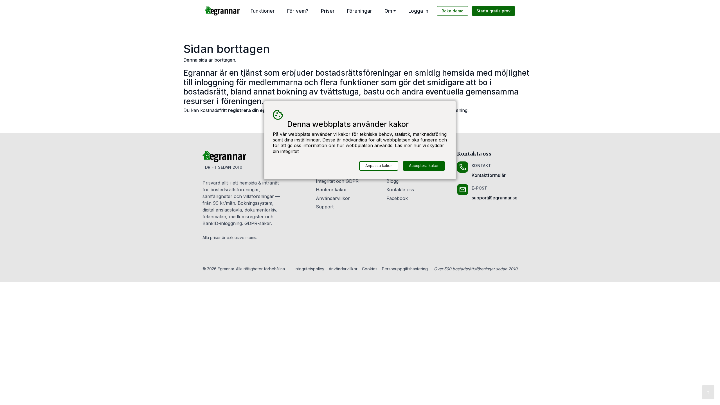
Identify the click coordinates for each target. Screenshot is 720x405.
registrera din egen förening (259, 110)
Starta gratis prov (493, 10)
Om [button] (388, 11)
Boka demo (453, 10)
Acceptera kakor (424, 165)
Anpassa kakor (378, 165)
